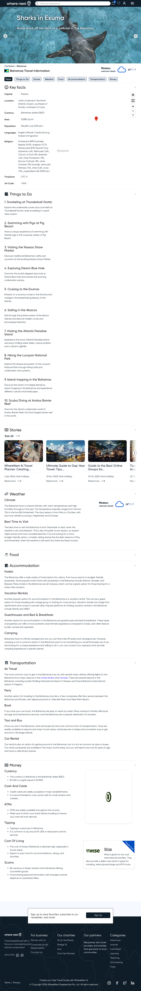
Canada (63, 677)
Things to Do (22, 79)
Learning (114, 953)
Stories (36, 79)
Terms (7, 982)
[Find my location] (133, 95)
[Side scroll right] (134, 453)
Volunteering (116, 962)
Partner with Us (38, 940)
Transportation (97, 79)
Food (60, 79)
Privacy (16, 982)
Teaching (114, 958)
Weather (49, 79)
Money (113, 79)
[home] (19, 3)
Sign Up (98, 915)
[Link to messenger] (22, 955)
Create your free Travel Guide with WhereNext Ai (64, 980)
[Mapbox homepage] (63, 150)
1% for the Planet (65, 940)
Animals (114, 944)
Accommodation (76, 79)
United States (47, 677)
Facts (8, 79)
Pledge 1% (62, 944)
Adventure (115, 940)
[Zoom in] (133, 106)
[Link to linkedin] (132, 983)
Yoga (112, 966)
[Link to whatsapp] (17, 955)
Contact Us (36, 952)
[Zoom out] (133, 111)
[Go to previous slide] (5, 36)
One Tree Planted (66, 953)
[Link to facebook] (117, 983)
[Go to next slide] (136, 36)
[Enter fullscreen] (133, 100)
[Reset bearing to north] (133, 115)
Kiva (59, 949)
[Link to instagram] (109, 983)
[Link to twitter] (125, 983)
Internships (115, 949)
